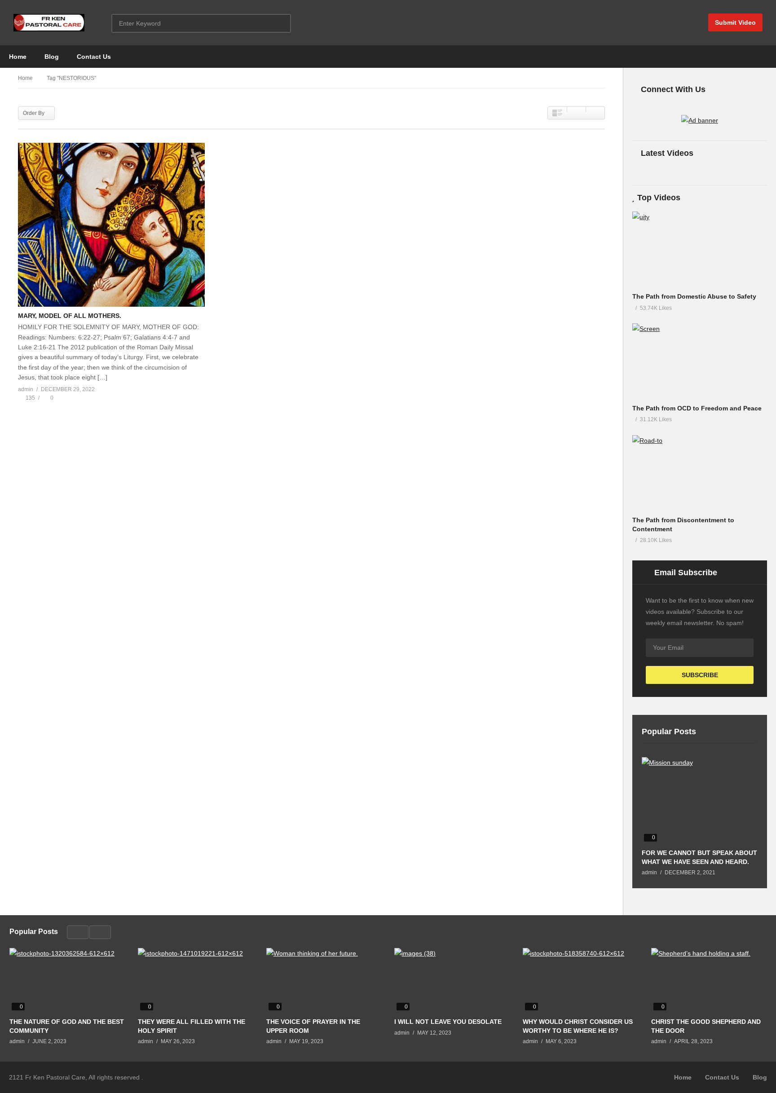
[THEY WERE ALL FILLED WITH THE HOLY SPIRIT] (195, 980)
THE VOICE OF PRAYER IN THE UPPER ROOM (313, 1026)
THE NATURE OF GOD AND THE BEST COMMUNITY (66, 1026)
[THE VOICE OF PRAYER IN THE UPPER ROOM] (323, 980)
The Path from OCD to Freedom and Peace (697, 408)
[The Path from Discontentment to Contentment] (699, 473)
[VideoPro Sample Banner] (699, 120)
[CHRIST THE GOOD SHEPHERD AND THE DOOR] (708, 980)
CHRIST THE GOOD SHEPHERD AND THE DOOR (706, 1026)
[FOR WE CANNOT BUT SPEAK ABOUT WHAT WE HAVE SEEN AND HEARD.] (699, 800)
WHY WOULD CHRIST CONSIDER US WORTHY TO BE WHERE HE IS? (578, 1026)
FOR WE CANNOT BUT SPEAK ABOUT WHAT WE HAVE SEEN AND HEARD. (699, 857)
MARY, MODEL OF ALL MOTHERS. (69, 315)
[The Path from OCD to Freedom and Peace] (699, 361)
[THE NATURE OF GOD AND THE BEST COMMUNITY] (66, 980)
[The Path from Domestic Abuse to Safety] (699, 249)
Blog (51, 56)
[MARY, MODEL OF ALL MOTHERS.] (111, 225)
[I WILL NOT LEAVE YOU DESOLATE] (451, 980)
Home (17, 56)
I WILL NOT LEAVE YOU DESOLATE (448, 1021)
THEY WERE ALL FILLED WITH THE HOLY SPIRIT (191, 1026)
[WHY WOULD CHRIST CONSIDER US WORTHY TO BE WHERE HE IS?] (580, 980)
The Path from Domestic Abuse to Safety (694, 296)
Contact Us (94, 56)
